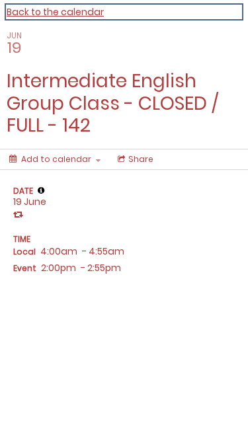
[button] (41, 190)
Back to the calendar (55, 12)
